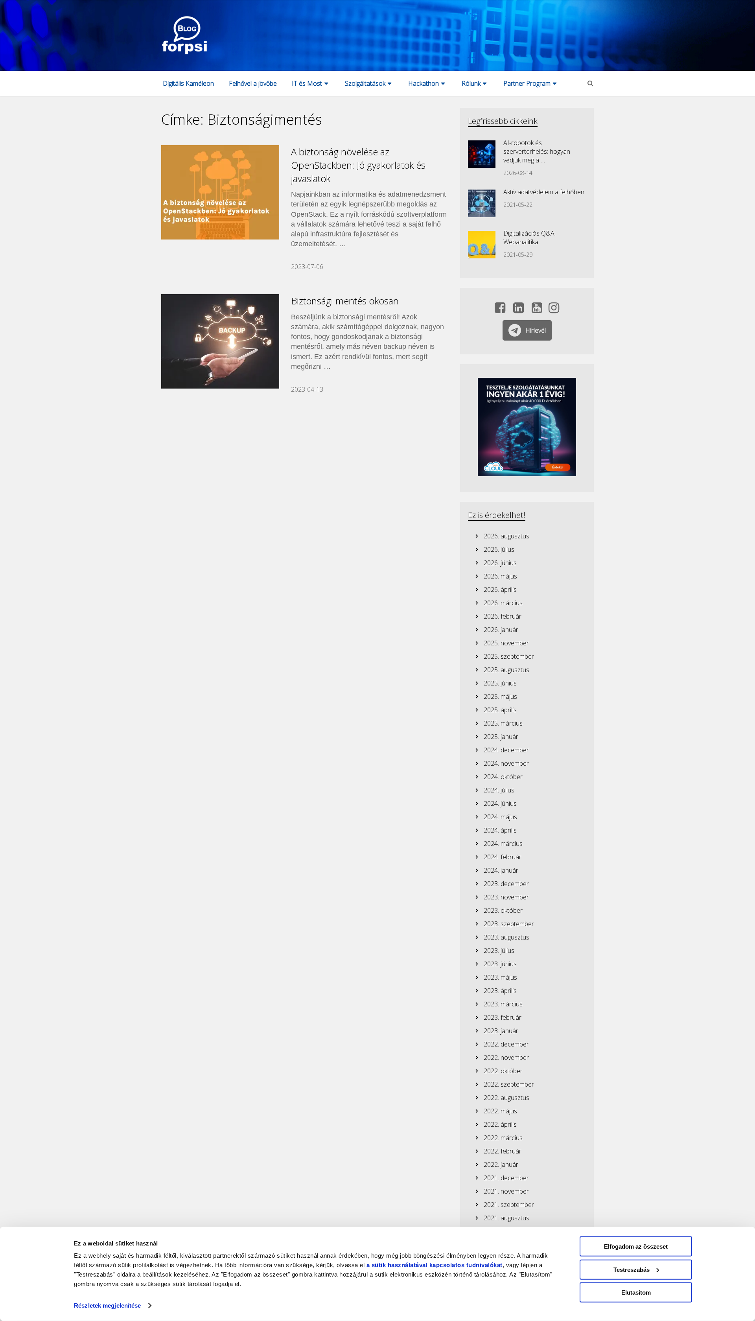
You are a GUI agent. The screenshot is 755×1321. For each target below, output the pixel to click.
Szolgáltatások (365, 83)
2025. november (506, 643)
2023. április (500, 990)
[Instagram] (554, 310)
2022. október (503, 1071)
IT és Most (307, 83)
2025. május (500, 696)
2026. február (502, 616)
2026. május (500, 576)
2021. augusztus (506, 1218)
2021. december (506, 1178)
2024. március (503, 843)
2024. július (499, 790)
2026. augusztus (506, 536)
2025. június (500, 683)
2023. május (500, 977)
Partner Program (527, 83)
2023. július (499, 950)
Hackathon (423, 83)
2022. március (503, 1137)
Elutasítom (636, 1292)
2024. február (502, 857)
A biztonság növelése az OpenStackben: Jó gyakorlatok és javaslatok (358, 164)
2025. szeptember (509, 656)
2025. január (501, 736)
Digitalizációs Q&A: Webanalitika (529, 237)
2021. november (506, 1191)
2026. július (499, 549)
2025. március (503, 723)
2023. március (503, 1004)
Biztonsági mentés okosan (345, 300)
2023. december (506, 883)
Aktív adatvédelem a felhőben (543, 192)
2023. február (502, 1017)
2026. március (503, 603)
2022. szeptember (509, 1084)
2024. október (503, 776)
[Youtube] (537, 310)
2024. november (506, 763)
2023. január (501, 1030)
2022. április (500, 1124)
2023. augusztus (506, 937)
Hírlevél (535, 330)
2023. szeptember (509, 923)
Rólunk (471, 83)
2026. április (500, 589)
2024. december (506, 750)
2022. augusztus (506, 1097)
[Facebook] (500, 310)
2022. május (500, 1111)
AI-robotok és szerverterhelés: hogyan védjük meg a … (536, 151)
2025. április (500, 710)
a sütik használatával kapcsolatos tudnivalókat (434, 1265)
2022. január (501, 1164)
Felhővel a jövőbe (253, 83)
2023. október (503, 910)
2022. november (506, 1057)
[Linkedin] (518, 310)
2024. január (501, 870)
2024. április (500, 830)
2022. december (506, 1044)
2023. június (500, 964)
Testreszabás (631, 1269)
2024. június (500, 803)
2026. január (501, 629)
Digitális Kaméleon (188, 83)
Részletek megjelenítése (107, 1305)
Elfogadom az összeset (636, 1246)
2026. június (500, 562)
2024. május (500, 816)
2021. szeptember (509, 1204)
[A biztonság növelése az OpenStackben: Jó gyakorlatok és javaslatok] (220, 192)
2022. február (502, 1151)
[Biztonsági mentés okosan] (220, 341)
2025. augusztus (506, 669)
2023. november (506, 897)
